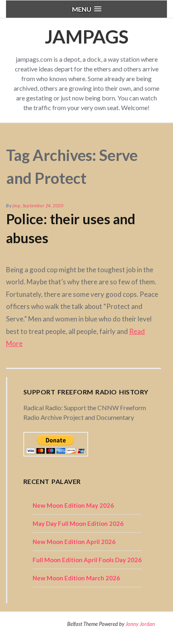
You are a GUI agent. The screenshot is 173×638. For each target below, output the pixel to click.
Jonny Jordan (140, 624)
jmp (16, 205)
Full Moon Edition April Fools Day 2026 (87, 559)
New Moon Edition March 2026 (76, 578)
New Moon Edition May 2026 (73, 505)
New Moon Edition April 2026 (74, 541)
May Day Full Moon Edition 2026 (78, 523)
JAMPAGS (86, 36)
